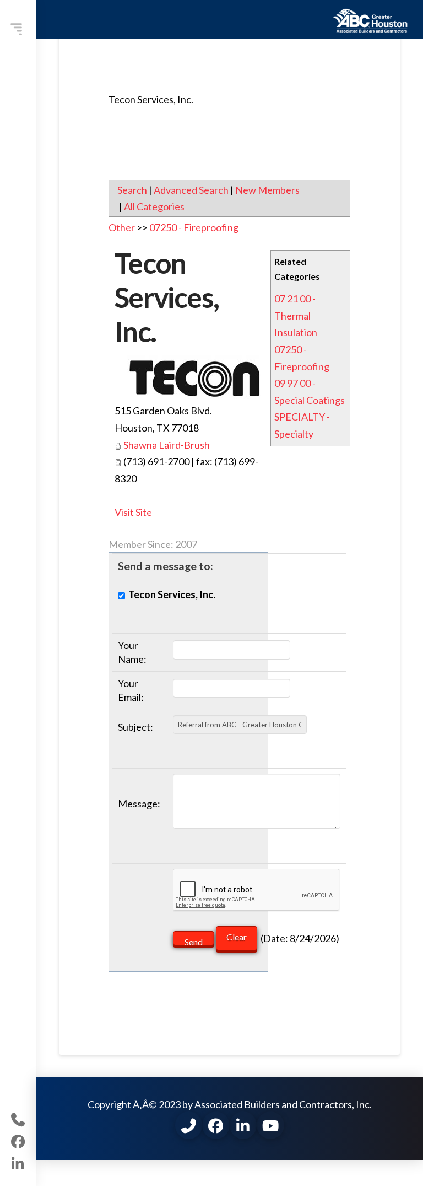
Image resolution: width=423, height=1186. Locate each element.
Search (132, 190)
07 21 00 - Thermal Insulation (295, 315)
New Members (267, 190)
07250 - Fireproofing (193, 227)
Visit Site (133, 512)
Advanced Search (191, 190)
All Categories (154, 206)
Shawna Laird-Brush (166, 445)
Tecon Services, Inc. (167, 297)
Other (122, 227)
